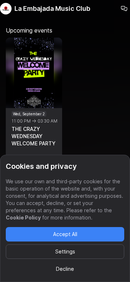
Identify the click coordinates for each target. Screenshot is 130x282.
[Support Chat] (124, 8)
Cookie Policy (23, 217)
